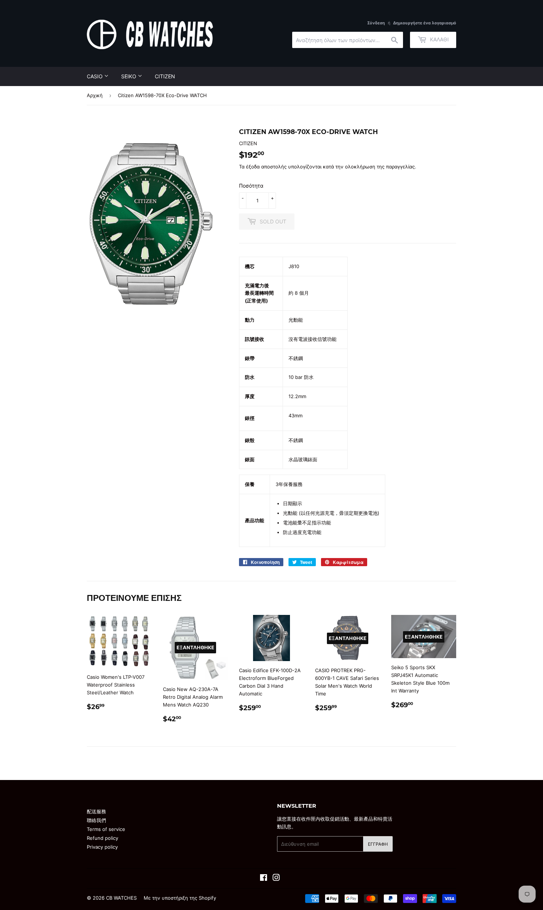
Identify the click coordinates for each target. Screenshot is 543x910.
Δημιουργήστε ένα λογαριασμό (424, 22)
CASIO (95, 76)
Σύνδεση (376, 22)
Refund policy (102, 838)
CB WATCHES (121, 898)
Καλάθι (438, 39)
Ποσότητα (251, 185)
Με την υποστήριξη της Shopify (180, 898)
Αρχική (95, 95)
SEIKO (129, 76)
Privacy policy (102, 847)
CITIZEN (165, 76)
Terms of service (106, 829)
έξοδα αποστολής (266, 167)
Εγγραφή (378, 844)
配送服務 (96, 811)
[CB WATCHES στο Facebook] (263, 879)
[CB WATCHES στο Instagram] (276, 879)
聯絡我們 (96, 820)
